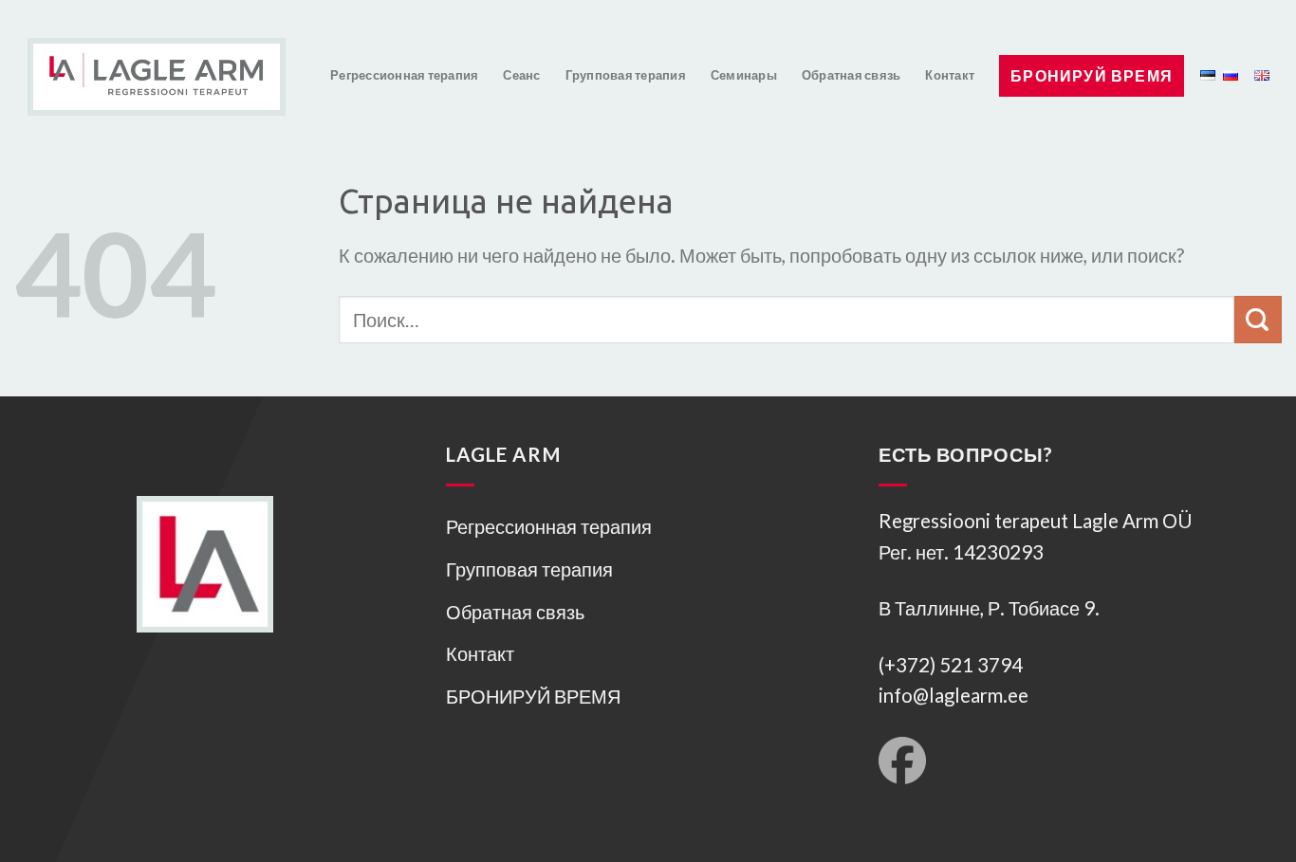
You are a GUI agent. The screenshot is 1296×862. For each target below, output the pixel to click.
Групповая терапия (625, 75)
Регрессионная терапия (404, 75)
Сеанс (521, 75)
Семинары (744, 75)
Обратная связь (851, 75)
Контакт (949, 75)
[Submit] (1258, 319)
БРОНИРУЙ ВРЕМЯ (1091, 75)
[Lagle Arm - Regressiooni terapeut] (143, 62)
